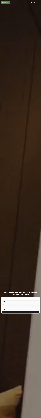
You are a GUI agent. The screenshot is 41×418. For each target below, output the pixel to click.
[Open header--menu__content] (38, 2)
